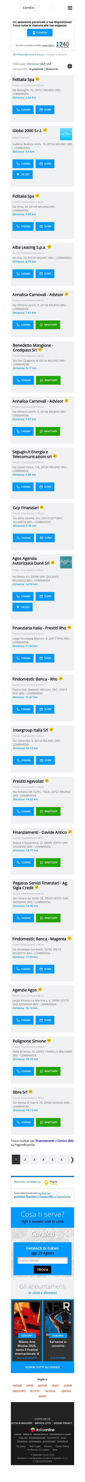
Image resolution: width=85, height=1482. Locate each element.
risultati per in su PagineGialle (42, 1194)
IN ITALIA (50, 1391)
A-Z (43, 64)
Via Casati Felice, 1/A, (26, 467)
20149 (33, 207)
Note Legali (35, 1446)
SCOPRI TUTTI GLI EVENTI (42, 1367)
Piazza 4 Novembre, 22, (28, 843)
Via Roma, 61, (21, 576)
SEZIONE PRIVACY (63, 1423)
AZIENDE (66, 1391)
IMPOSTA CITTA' (43, 1423)
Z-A (49, 64)
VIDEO (55, 1385)
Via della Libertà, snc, (27, 518)
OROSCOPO (18, 1391)
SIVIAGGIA (22, 1442)
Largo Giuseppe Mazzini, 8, (30, 638)
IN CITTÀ (35, 1391)
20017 (53, 638)
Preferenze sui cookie (38, 1450)
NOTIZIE (17, 1385)
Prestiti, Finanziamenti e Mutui (28, 85)
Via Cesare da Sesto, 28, (29, 898)
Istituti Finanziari (20, 137)
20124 (51, 144)
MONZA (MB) (61, 1102)
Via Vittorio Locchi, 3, (26, 305)
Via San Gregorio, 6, (26, 360)
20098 (35, 576)
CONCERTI (27, 1335)
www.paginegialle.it (53, 1183)
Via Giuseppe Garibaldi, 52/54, (32, 949)
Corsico (28, 7)
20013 (57, 949)
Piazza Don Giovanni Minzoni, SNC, (35, 689)
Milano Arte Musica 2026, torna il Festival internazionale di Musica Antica (27, 1348)
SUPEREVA (62, 1442)
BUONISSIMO (49, 1442)
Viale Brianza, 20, (24, 1051)
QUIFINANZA (35, 1442)
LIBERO (18, 1434)
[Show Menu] (70, 7)
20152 (39, 90)
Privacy (48, 1446)
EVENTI (42, 1396)
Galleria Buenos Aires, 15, (29, 144)
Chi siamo (21, 1446)
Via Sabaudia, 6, (23, 740)
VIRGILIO (27, 1434)
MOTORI (42, 1385)
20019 (45, 518)
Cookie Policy (62, 1446)
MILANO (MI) (52, 90)
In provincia (36, 69)
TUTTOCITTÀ (53, 1438)
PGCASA (23, 1438)
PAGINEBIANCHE (37, 1438)
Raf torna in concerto (58, 1344)
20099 (48, 843)
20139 (32, 258)
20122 (55, 792)
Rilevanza (33, 64)
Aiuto (55, 1450)
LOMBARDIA (20, 94)
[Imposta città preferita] (16, 7)
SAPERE (68, 1385)
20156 (44, 305)
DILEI (63, 1438)
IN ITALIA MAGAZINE (21, 1423)
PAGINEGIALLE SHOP (60, 1434)
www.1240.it (48, 45)
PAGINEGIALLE (41, 1434)
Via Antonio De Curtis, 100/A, (32, 792)
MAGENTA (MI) (22, 953)
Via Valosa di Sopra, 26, (28, 1102)
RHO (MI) (63, 638)
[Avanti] (70, 1159)
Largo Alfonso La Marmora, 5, (32, 1000)
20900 (48, 1102)
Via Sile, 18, (20, 258)
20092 (40, 1051)
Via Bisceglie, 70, (23, 90)
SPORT (30, 1385)
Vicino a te (52, 69)
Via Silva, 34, (20, 207)
